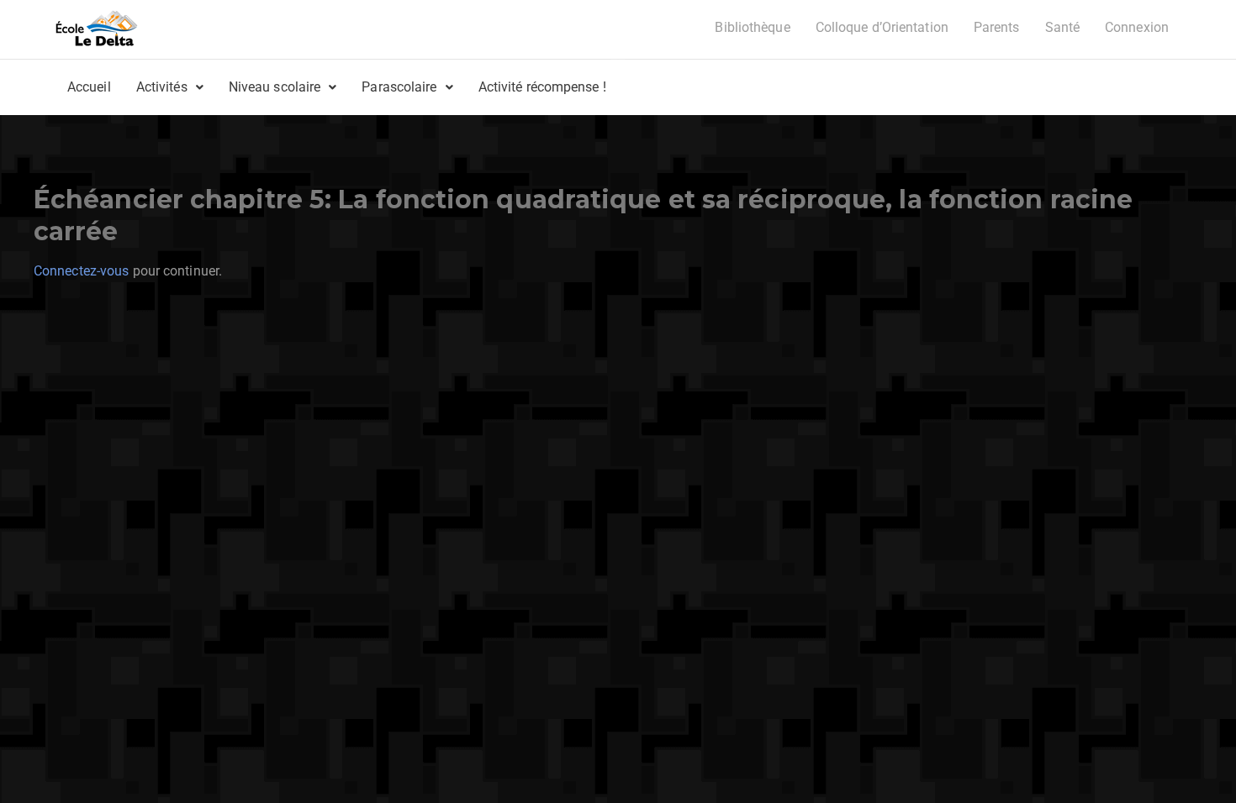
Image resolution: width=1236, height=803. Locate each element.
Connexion (1137, 27)
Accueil (89, 87)
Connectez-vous (81, 271)
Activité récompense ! (542, 87)
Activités (162, 87)
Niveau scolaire (275, 87)
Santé (1062, 27)
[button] (170, 87)
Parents (997, 27)
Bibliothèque (752, 27)
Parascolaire (399, 87)
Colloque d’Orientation (882, 27)
